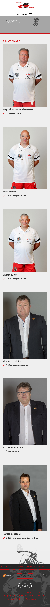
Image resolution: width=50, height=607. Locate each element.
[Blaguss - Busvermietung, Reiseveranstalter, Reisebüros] (43, 575)
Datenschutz (7, 567)
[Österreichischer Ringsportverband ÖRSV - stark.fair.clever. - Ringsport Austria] (25, 4)
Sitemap (19, 567)
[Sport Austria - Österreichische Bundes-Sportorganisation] (36, 21)
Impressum (30, 567)
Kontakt (41, 567)
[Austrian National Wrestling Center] (25, 575)
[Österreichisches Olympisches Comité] (13, 21)
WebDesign (30, 598)
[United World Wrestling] (7, 575)
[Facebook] (18, 585)
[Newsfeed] (31, 585)
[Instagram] (25, 585)
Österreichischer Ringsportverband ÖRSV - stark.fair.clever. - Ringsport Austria (25, 595)
